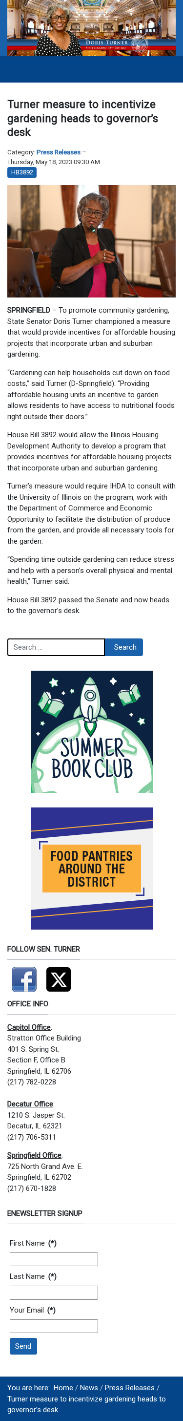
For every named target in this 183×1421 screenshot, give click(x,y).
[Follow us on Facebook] (24, 975)
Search (125, 647)
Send (23, 1346)
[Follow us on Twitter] (58, 975)
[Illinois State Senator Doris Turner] (91, 27)
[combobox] (56, 647)
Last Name (33, 1276)
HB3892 (22, 172)
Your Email (33, 1310)
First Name (33, 1243)
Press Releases (59, 152)
